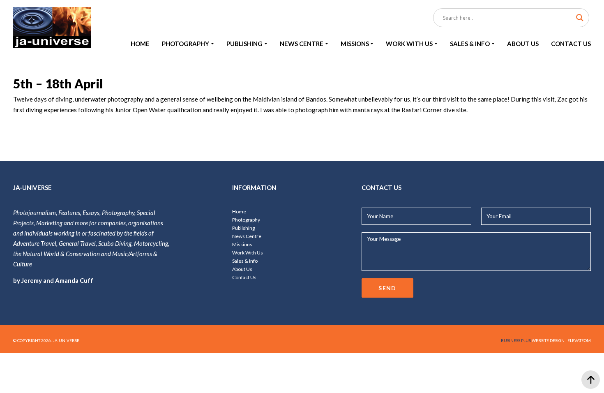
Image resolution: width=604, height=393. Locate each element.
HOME (140, 43)
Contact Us (244, 277)
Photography (246, 220)
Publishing (243, 228)
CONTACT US (571, 43)
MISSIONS (355, 43)
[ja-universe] (52, 28)
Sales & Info (245, 261)
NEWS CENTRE (301, 43)
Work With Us (247, 253)
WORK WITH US (409, 43)
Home (239, 211)
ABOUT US (523, 43)
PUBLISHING (244, 43)
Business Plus (516, 340)
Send (387, 287)
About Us (242, 269)
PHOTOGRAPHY (185, 43)
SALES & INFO (470, 43)
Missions (242, 244)
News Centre (246, 236)
